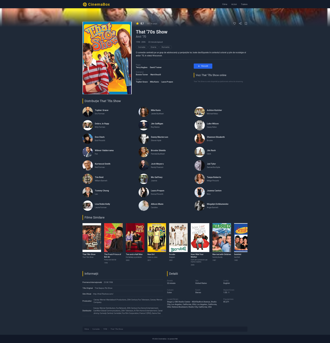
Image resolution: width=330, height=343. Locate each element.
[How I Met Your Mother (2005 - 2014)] (200, 237)
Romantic (166, 47)
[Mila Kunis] (144, 112)
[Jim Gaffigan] (144, 125)
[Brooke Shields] (144, 152)
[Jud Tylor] (200, 165)
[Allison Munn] (144, 205)
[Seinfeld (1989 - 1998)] (243, 237)
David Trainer (156, 67)
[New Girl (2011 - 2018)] (156, 237)
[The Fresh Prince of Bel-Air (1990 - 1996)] (113, 237)
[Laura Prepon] (144, 192)
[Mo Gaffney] (144, 179)
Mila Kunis (154, 82)
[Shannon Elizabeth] (200, 138)
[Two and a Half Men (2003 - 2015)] (135, 237)
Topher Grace (142, 82)
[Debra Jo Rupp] (87, 125)
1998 (138, 42)
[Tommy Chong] (87, 192)
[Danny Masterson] (144, 138)
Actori (234, 4)
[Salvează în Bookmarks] (246, 23)
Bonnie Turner (142, 75)
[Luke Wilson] (200, 125)
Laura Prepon (167, 82)
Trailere (244, 4)
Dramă (153, 47)
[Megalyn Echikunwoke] (200, 205)
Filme (224, 4)
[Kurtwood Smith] (87, 165)
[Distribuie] (240, 23)
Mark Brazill (155, 75)
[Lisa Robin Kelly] (87, 205)
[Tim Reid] (87, 179)
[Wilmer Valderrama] (87, 152)
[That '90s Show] (91, 237)
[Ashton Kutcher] (200, 112)
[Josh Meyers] (144, 165)
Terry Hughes (142, 67)
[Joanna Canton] (200, 192)
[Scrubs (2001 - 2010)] (178, 237)
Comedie (141, 47)
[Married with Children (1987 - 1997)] (221, 237)
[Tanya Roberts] (200, 179)
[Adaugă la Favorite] (234, 23)
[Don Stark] (87, 138)
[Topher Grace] (87, 112)
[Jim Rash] (200, 152)
